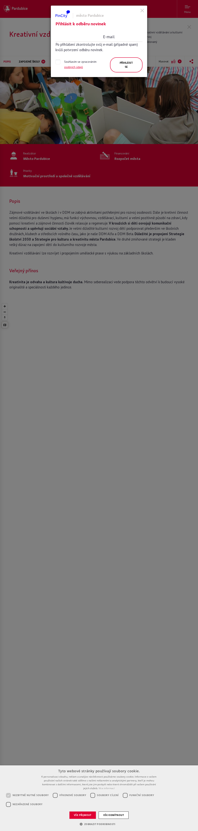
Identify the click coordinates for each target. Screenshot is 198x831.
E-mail (108, 36)
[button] (99, 824)
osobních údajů (73, 67)
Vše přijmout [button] (82, 815)
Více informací (107, 788)
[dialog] (99, 798)
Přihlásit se (126, 65)
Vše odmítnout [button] (113, 815)
